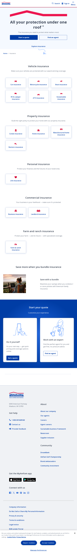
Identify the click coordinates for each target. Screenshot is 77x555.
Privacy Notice (21, 537)
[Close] (75, 533)
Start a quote (23, 37)
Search (57, 3)
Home (5, 53)
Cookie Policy (11, 537)
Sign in (66, 3)
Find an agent (53, 37)
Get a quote (13, 358)
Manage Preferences (38, 550)
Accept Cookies (48, 543)
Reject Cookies (29, 543)
